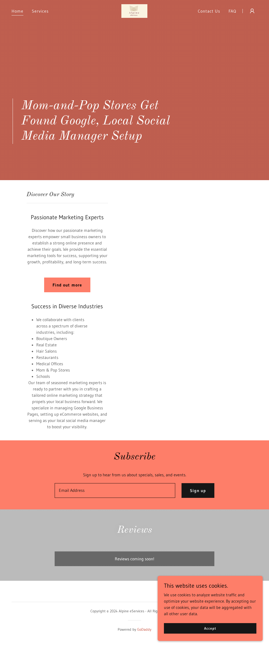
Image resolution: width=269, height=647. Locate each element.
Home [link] (17, 11)
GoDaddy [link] (144, 629)
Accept (210, 628)
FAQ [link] (232, 11)
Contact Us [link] (209, 11)
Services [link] (40, 11)
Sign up (198, 490)
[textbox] (115, 490)
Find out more (67, 285)
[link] (134, 10)
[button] (252, 11)
